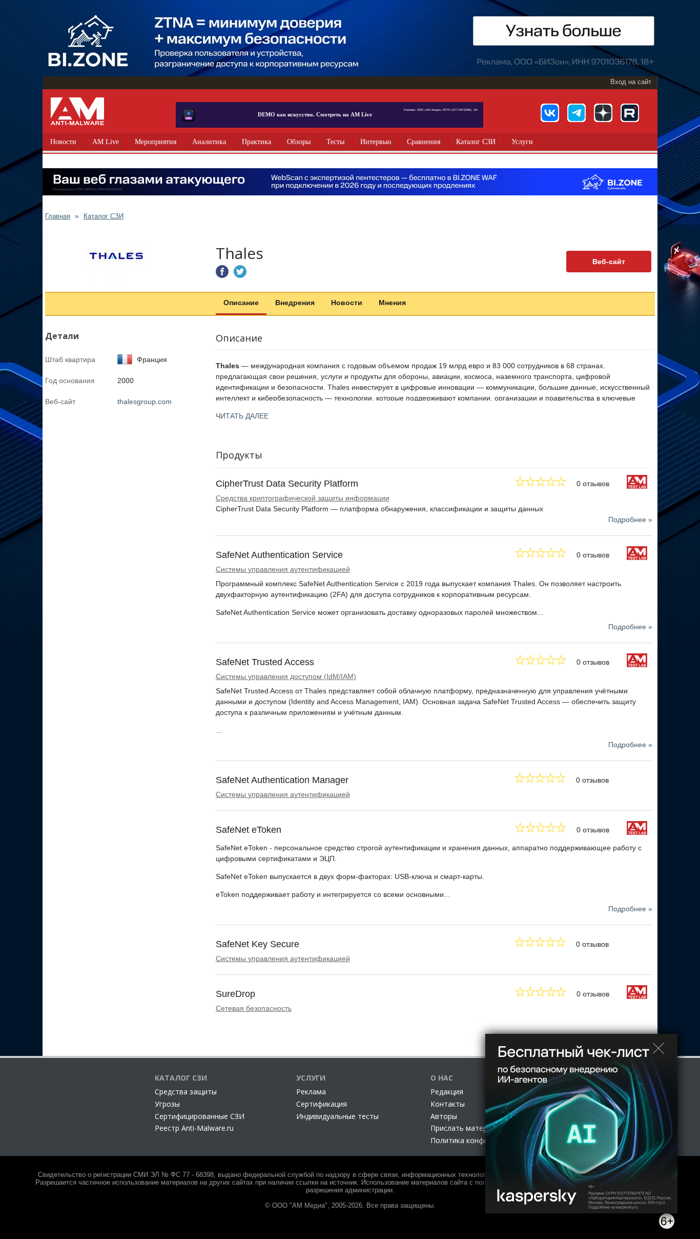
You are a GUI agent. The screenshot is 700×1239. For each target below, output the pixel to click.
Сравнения (423, 142)
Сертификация (321, 1104)
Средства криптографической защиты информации (302, 498)
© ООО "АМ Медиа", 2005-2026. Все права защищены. (350, 1205)
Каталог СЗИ (476, 142)
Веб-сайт (608, 261)
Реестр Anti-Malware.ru (194, 1128)
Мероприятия (155, 142)
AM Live (105, 142)
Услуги (522, 142)
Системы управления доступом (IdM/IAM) (286, 676)
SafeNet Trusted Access (265, 662)
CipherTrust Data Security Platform (287, 483)
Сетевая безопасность (254, 1008)
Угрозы (167, 1104)
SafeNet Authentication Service (279, 555)
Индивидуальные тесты (337, 1116)
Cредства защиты (186, 1091)
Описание (241, 302)
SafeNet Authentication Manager (282, 780)
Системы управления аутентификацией (283, 569)
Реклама (311, 1091)
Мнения (392, 302)
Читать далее (242, 416)
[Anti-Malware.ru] (77, 111)
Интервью (375, 142)
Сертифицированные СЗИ (199, 1116)
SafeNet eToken (248, 830)
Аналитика (209, 142)
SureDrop (235, 994)
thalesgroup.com (144, 401)
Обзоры (299, 142)
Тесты (335, 142)
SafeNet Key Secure (257, 944)
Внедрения (295, 302)
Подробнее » (630, 519)
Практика (256, 142)
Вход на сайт (630, 82)
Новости (63, 142)
